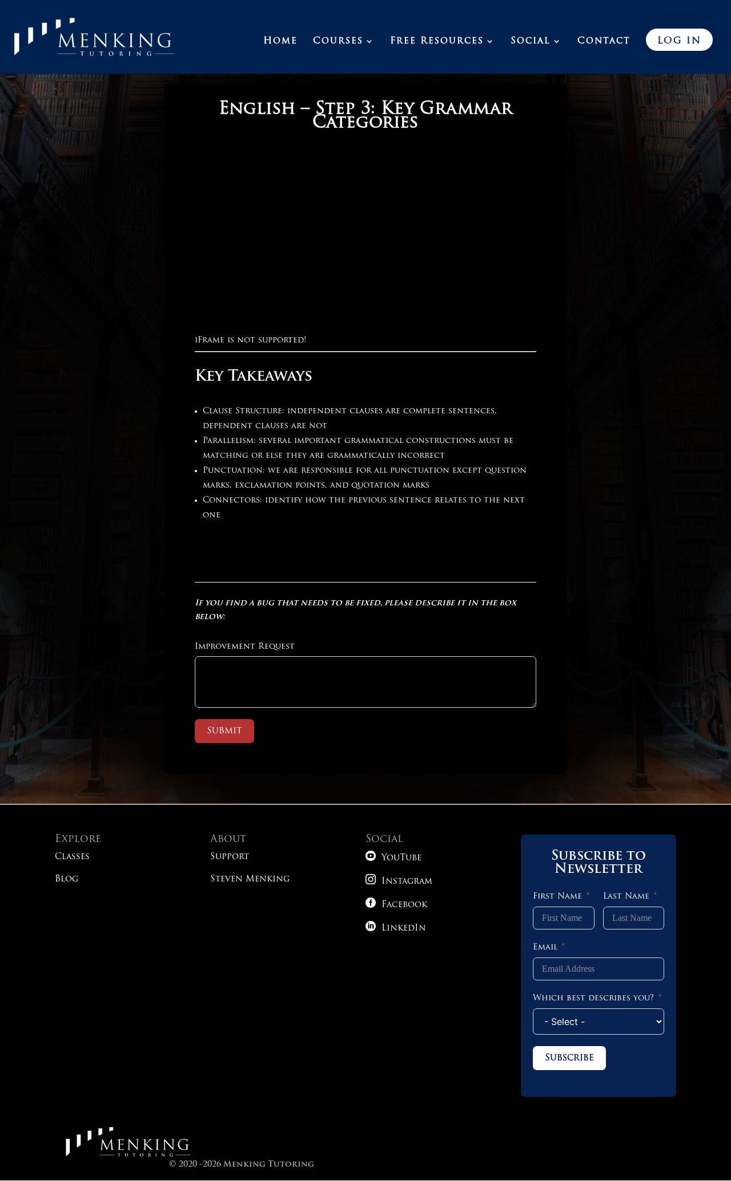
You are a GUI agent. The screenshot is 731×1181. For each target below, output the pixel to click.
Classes (72, 857)
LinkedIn (396, 928)
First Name (557, 896)
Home (280, 41)
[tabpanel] (365, 338)
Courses (338, 41)
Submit (224, 731)
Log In (679, 41)
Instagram (399, 881)
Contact (603, 41)
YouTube (393, 858)
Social (531, 41)
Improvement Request (245, 647)
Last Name (626, 896)
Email (545, 947)
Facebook (396, 905)
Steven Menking (250, 879)
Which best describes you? (593, 998)
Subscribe (569, 1058)
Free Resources (437, 41)
